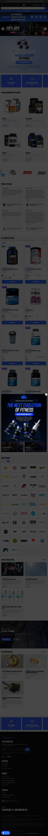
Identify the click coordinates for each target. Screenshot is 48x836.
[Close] (46, 394)
